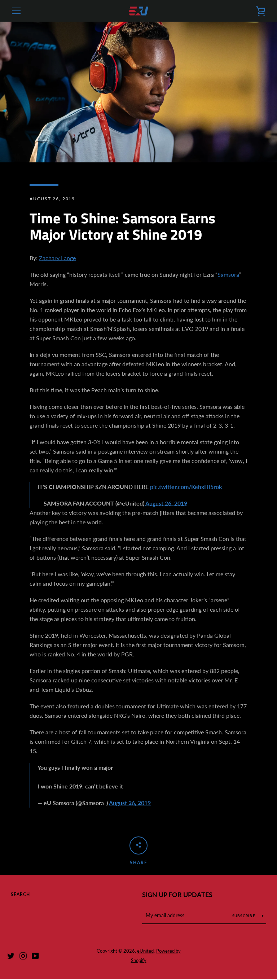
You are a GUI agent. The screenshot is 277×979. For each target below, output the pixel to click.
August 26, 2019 (166, 503)
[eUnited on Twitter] (10, 955)
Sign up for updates (177, 895)
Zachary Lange (57, 257)
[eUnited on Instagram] (23, 955)
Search (20, 894)
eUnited (145, 951)
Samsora (228, 274)
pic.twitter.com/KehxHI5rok (186, 486)
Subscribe (244, 916)
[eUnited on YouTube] (35, 955)
